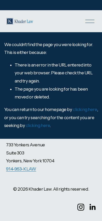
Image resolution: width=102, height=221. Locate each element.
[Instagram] (80, 207)
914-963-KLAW (21, 169)
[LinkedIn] (92, 207)
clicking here (85, 109)
